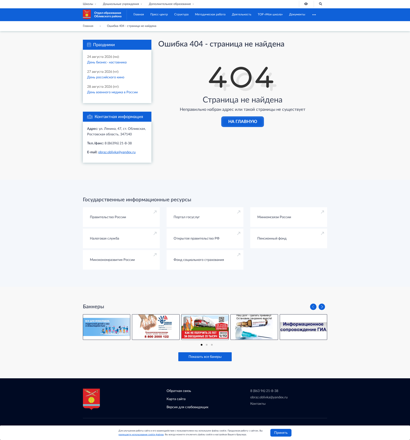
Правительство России (108, 217)
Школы (88, 4)
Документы (297, 14)
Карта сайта (176, 399)
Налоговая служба (104, 238)
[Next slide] (322, 307)
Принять (281, 432)
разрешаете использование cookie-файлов (141, 434)
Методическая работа (210, 14)
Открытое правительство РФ (197, 238)
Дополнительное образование (170, 4)
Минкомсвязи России (274, 217)
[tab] (201, 345)
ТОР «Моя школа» (270, 14)
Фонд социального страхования (199, 260)
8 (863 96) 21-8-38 (264, 391)
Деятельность (241, 14)
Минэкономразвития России (112, 260)
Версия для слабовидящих (187, 407)
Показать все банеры (205, 356)
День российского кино (105, 77)
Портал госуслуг (187, 217)
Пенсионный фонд (272, 238)
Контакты (258, 403)
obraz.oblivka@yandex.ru (117, 152)
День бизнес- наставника (107, 62)
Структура (181, 14)
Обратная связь (179, 391)
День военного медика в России (112, 92)
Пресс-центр (159, 14)
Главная (138, 14)
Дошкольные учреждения (121, 4)
